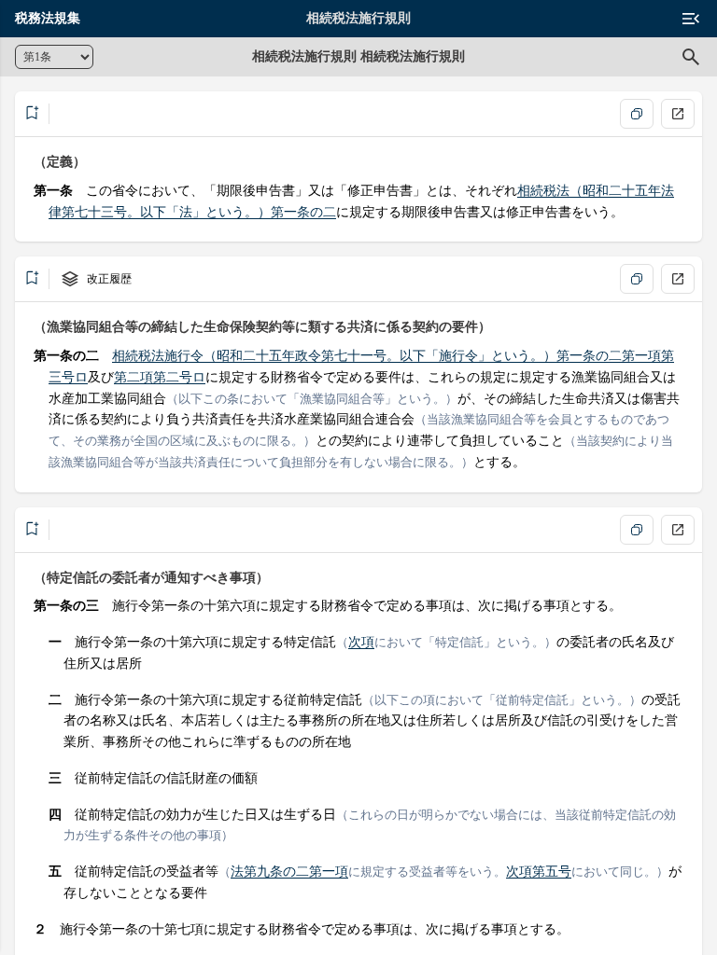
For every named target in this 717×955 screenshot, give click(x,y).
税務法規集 (47, 18)
